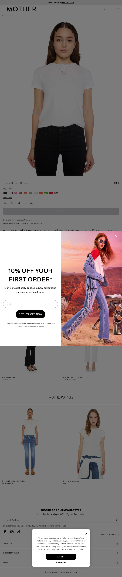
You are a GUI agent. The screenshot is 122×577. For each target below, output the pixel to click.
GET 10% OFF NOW (30, 314)
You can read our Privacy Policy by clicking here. (64, 549)
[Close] (86, 533)
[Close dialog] (116, 236)
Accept (60, 557)
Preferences (61, 562)
